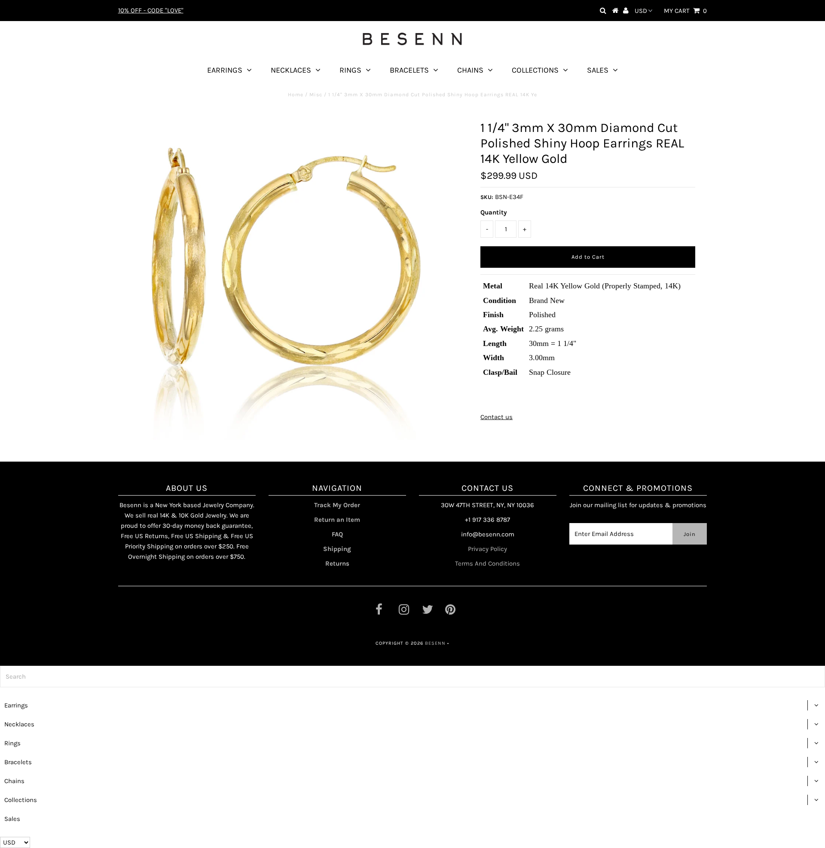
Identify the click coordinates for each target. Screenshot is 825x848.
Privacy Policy (487, 549)
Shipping (337, 549)
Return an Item (337, 519)
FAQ (337, 534)
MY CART (685, 11)
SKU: (486, 197)
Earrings (224, 70)
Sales (597, 70)
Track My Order (337, 505)
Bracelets (409, 70)
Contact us (496, 417)
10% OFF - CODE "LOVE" (150, 10)
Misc (315, 95)
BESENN (435, 643)
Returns (337, 563)
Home (295, 95)
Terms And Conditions (487, 563)
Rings (350, 70)
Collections (535, 70)
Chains (470, 70)
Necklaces (291, 70)
